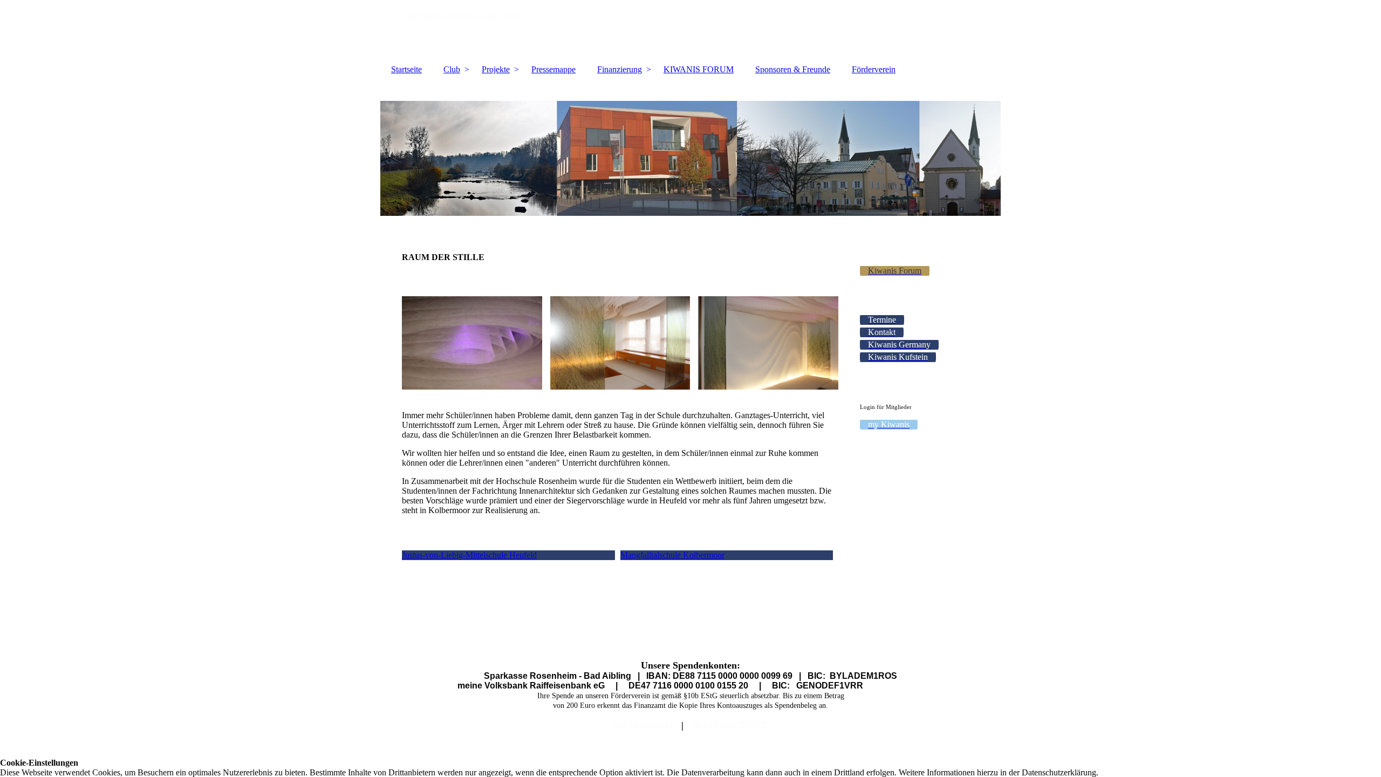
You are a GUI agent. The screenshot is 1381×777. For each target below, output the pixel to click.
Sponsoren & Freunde (792, 69)
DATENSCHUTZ (731, 725)
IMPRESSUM (643, 725)
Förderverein (873, 69)
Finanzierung (619, 69)
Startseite (406, 69)
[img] (690, 29)
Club (451, 69)
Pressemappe (553, 69)
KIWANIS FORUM (699, 69)
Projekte (496, 69)
